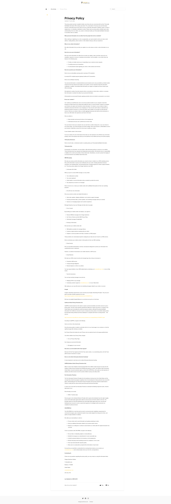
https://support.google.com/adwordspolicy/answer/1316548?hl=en (78, 296)
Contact (91, 501)
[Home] (46, 9)
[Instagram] (88, 498)
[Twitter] (83, 498)
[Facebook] (85, 498)
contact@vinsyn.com (99, 269)
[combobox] (118, 9)
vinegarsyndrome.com (83, 501)
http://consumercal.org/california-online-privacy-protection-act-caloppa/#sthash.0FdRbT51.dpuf (85, 317)
